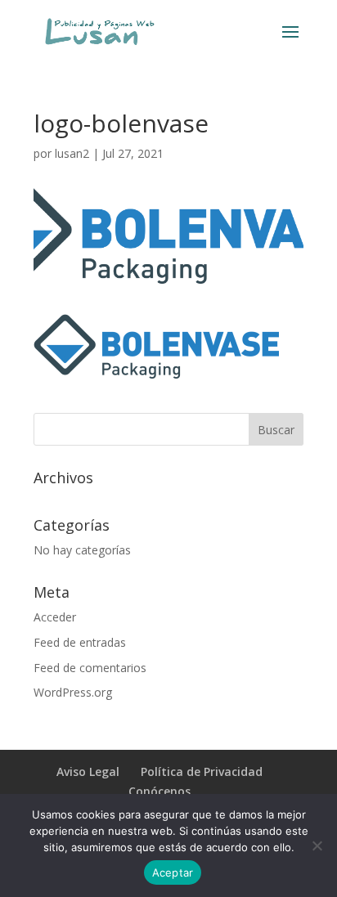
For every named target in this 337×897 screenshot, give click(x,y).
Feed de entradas (80, 642)
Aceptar (173, 872)
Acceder (55, 617)
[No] (316, 845)
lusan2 (72, 153)
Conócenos (159, 791)
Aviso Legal (87, 771)
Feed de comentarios (90, 667)
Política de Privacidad (202, 771)
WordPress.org (73, 692)
